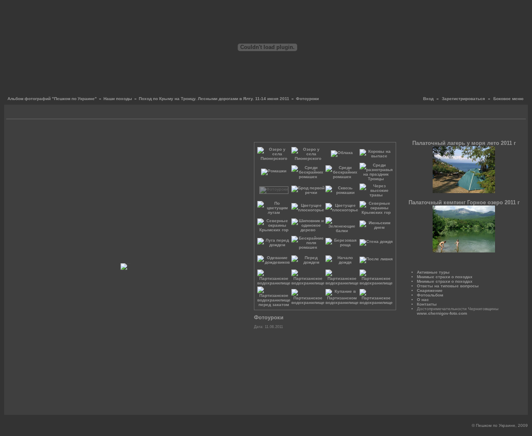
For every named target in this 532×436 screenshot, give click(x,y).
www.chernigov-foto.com (442, 313)
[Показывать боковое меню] (13, 113)
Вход (428, 98)
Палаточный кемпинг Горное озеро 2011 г (464, 202)
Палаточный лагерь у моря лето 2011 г (464, 143)
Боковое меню (508, 98)
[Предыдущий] (18, 133)
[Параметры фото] (122, 133)
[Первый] (11, 133)
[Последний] (242, 133)
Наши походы (117, 98)
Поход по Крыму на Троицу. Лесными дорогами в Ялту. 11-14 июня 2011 (214, 98)
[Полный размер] (131, 133)
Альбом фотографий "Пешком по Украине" (52, 98)
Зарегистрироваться (463, 98)
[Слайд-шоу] (23, 113)
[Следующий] (236, 133)
